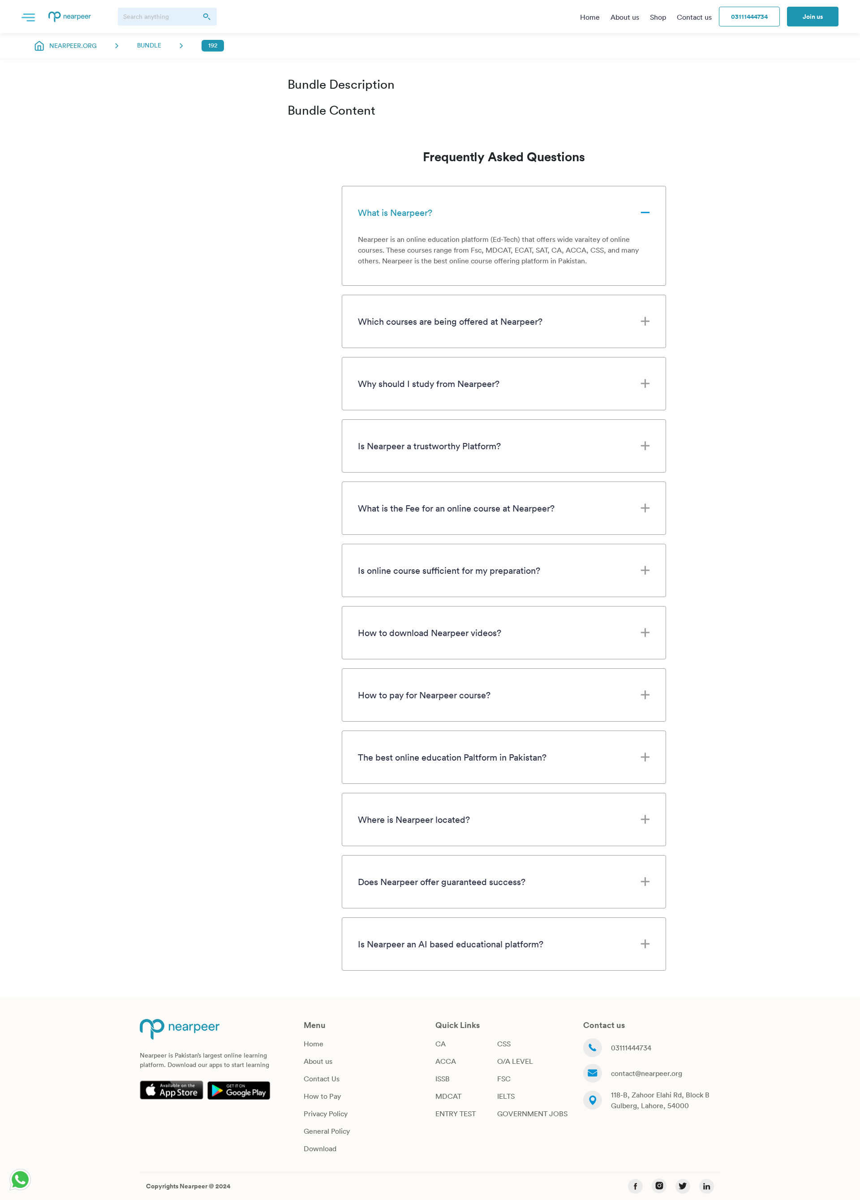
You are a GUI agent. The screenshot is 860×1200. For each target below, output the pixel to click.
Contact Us (322, 1078)
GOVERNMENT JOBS (532, 1113)
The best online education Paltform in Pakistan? (452, 757)
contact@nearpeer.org (646, 1073)
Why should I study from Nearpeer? (428, 383)
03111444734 (749, 16)
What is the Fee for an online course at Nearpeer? (456, 508)
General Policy (327, 1131)
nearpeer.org (73, 45)
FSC (504, 1078)
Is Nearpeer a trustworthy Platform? (429, 446)
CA (440, 1043)
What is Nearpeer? (395, 212)
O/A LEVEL (515, 1061)
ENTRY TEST (455, 1113)
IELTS (506, 1096)
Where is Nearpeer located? (414, 819)
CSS (504, 1043)
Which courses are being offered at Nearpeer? (450, 321)
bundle (149, 45)
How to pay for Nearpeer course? (424, 695)
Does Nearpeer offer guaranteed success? (441, 881)
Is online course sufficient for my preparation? (449, 570)
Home (313, 1043)
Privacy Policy (326, 1113)
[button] (28, 16)
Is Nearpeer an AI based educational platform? (450, 944)
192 (212, 45)
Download (320, 1148)
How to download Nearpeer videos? (429, 632)
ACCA (445, 1061)
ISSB (442, 1078)
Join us (813, 16)
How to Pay (322, 1096)
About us (318, 1061)
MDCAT (448, 1096)
